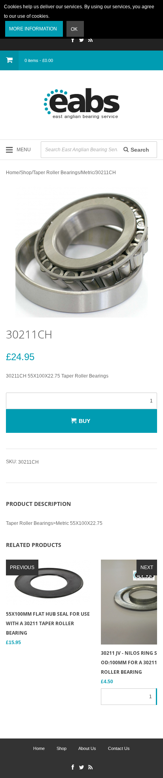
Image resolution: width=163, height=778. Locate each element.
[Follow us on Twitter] (81, 41)
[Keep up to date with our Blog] (90, 41)
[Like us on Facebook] (73, 41)
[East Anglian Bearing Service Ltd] (81, 103)
